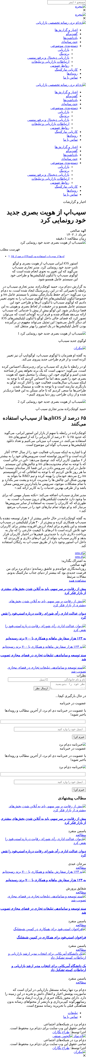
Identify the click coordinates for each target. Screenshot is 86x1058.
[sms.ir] (80, 553)
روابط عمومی (59, 65)
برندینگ (64, 53)
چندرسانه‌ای (69, 42)
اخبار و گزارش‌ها (66, 30)
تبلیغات (73, 1013)
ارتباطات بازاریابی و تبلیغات (50, 61)
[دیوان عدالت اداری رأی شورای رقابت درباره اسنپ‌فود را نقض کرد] (43, 630)
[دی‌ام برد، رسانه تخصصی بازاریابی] (61, 22)
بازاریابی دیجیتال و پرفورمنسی (48, 57)
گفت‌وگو (72, 34)
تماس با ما (70, 77)
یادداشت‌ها (70, 38)
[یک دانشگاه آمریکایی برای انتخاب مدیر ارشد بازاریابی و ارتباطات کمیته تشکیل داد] (43, 957)
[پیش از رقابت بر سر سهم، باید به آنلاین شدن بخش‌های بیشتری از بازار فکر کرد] (43, 605)
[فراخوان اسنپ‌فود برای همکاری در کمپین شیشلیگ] (49, 929)
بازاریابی (63, 50)
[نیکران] (80, 348)
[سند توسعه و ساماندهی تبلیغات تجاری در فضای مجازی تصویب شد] (43, 671)
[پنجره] (80, 6)
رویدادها (72, 73)
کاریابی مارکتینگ (66, 69)
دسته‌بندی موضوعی (64, 46)
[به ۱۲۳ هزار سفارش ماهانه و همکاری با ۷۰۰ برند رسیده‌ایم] (44, 646)
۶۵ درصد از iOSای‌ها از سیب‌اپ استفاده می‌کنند (37, 256)
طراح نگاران (61, 1032)
